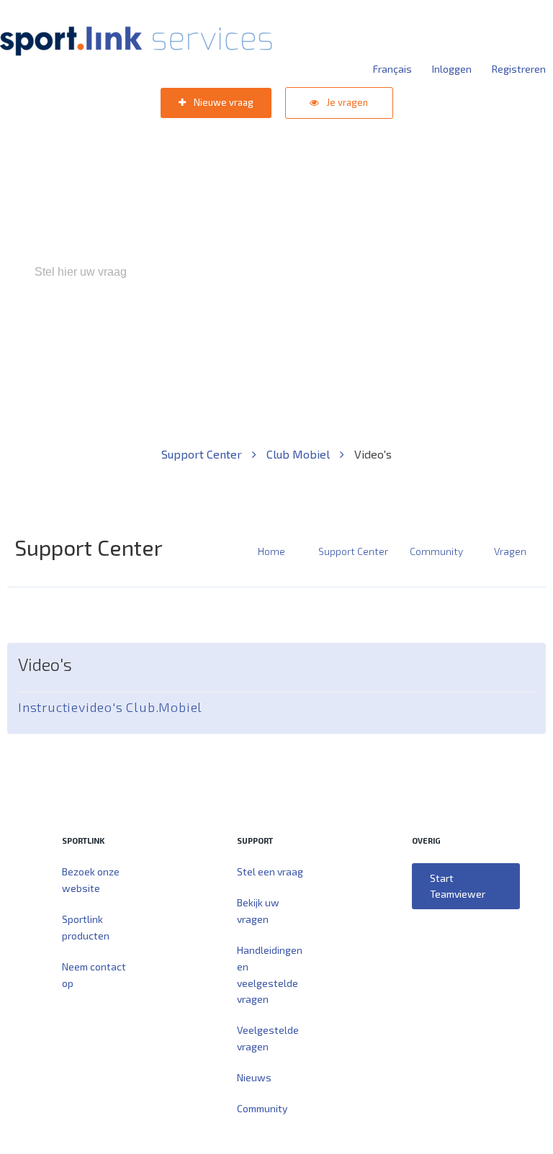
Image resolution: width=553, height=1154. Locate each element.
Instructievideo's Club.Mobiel (110, 707)
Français (392, 69)
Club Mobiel (299, 454)
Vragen (510, 551)
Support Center (203, 454)
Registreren (519, 69)
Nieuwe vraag (222, 102)
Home (271, 551)
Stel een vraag (270, 871)
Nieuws (254, 1077)
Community (436, 551)
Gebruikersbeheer (449, 334)
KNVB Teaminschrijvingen (245, 334)
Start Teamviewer (457, 886)
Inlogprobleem (356, 334)
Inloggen (452, 69)
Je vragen (346, 102)
